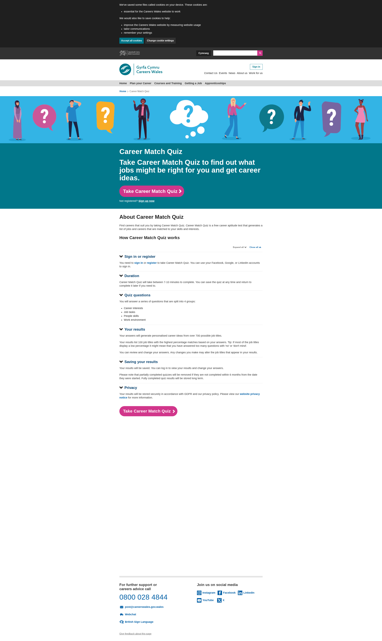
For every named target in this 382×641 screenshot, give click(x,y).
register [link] (152, 262)
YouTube (208, 600)
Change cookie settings (160, 40)
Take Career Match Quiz (150, 191)
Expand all (238, 247)
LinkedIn (248, 592)
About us (242, 73)
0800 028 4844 (143, 597)
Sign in (256, 66)
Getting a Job (193, 83)
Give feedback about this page (135, 633)
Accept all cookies (131, 40)
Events (223, 73)
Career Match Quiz (139, 91)
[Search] (260, 53)
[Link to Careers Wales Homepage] (140, 69)
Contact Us (210, 73)
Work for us (256, 73)
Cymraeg (203, 53)
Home (123, 83)
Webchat (130, 614)
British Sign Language (139, 621)
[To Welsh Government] (129, 53)
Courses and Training (168, 83)
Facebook (229, 592)
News (232, 73)
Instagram (208, 592)
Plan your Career (140, 83)
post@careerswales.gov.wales (144, 606)
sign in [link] (138, 262)
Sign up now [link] (146, 200)
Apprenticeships (215, 83)
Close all (253, 247)
